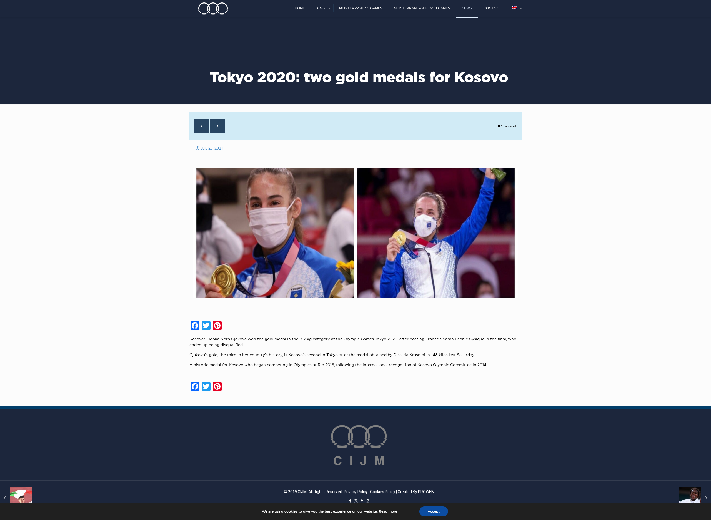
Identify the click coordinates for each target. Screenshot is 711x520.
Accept (434, 511)
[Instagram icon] (367, 500)
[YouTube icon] (362, 500)
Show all (509, 126)
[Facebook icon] (350, 500)
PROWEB (426, 491)
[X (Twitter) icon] (356, 500)
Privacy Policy (356, 491)
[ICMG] (213, 8)
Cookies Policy (382, 491)
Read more (388, 511)
